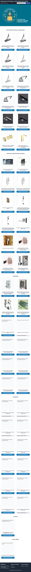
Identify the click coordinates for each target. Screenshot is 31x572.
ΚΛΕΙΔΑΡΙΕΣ (15, 276)
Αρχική (2, 3)
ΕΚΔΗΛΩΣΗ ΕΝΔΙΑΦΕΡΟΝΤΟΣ (8, 49)
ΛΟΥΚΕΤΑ (15, 516)
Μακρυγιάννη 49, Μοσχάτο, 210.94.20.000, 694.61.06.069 (14, 1)
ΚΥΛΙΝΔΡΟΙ (15, 397)
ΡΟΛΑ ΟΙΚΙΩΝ (15, 539)
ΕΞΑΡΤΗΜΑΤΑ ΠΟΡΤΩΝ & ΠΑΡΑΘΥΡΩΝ (15, 30)
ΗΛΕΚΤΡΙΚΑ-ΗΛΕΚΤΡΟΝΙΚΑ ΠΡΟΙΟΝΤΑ (15, 153)
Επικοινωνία (5, 3)
